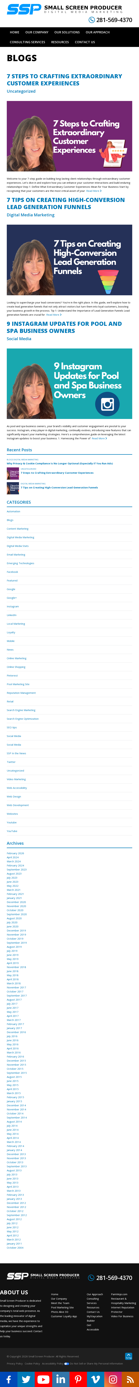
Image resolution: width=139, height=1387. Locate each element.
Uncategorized (21, 91)
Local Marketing (16, 623)
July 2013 (12, 1174)
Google (11, 589)
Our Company (59, 1298)
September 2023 (17, 869)
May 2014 (12, 1133)
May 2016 (12, 1044)
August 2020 (14, 918)
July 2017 (12, 1003)
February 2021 (15, 894)
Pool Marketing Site (18, 684)
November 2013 (16, 1158)
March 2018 (14, 983)
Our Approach (95, 1294)
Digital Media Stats (18, 546)
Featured (12, 580)
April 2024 (13, 857)
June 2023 (12, 881)
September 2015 (17, 1072)
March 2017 (14, 1020)
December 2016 (16, 1032)
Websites (12, 813)
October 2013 (15, 1162)
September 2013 (17, 1166)
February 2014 (15, 1146)
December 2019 (16, 930)
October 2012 (15, 1211)
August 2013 (14, 1170)
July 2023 (12, 877)
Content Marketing (17, 528)
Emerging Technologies (20, 563)
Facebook (12, 571)
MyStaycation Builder (94, 1318)
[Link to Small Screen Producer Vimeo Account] (95, 1379)
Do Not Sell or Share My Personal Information (96, 1363)
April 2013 (13, 1186)
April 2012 (13, 1235)
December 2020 (16, 902)
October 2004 (15, 1247)
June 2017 (12, 1007)
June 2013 (12, 1178)
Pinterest (12, 675)
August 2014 (14, 1121)
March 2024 (14, 861)
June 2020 (12, 926)
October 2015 (15, 1068)
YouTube (12, 831)
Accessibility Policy (53, 1363)
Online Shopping (16, 667)
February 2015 (15, 1097)
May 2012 (12, 1231)
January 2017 (14, 1028)
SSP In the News (16, 753)
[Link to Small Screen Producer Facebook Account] (8, 1379)
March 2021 (14, 889)
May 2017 (12, 1011)
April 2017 (13, 1016)
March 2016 (14, 1052)
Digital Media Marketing (30, 215)
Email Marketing (16, 554)
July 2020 (12, 922)
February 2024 (15, 865)
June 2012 (12, 1227)
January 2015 (14, 1101)
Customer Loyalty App (64, 1316)
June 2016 (12, 1040)
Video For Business (122, 1316)
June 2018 (12, 971)
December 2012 (16, 1203)
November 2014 (16, 1109)
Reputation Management (21, 692)
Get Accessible (93, 1327)
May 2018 (12, 975)
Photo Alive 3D (59, 1311)
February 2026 (15, 853)
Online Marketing (16, 658)
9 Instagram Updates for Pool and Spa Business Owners (64, 327)
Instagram (13, 606)
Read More (93, 190)
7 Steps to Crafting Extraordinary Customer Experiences (64, 80)
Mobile (11, 641)
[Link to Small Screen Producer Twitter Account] (26, 1379)
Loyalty (11, 632)
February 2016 (15, 1056)
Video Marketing (16, 779)
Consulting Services (93, 1301)
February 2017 (15, 1024)
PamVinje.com (119, 1294)
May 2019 (12, 959)
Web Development (18, 805)
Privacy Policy (15, 1363)
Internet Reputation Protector (122, 1309)
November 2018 (16, 967)
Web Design (14, 796)
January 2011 (14, 1243)
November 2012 (16, 1207)
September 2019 (17, 942)
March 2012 (14, 1239)
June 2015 (12, 1081)
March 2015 (14, 1093)
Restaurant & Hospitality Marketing (123, 1301)
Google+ (12, 597)
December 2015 (16, 1060)
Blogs (10, 459)
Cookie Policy (32, 1363)
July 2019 (12, 950)
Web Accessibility (17, 787)
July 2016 (12, 1036)
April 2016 (13, 1048)
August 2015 (14, 1076)
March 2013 (14, 1190)
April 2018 (13, 979)
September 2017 (17, 995)
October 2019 (15, 938)
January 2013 (14, 1198)
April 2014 (13, 1137)
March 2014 (14, 1142)
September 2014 (17, 1117)
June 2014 (12, 1129)
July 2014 (12, 1125)
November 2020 (16, 906)
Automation (13, 511)
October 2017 (15, 991)
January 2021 (14, 898)
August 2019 (14, 946)
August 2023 (14, 873)
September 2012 (17, 1215)
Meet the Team (60, 1303)
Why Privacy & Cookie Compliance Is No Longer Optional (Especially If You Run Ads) (60, 463)
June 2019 (12, 955)
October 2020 (15, 910)
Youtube (12, 822)
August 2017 (14, 999)
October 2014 (15, 1113)
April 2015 (13, 1089)
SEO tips (12, 727)
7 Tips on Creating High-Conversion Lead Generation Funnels (66, 203)
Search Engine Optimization (23, 718)
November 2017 (16, 987)
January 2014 (14, 1150)
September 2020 (17, 914)
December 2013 (16, 1154)
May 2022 (12, 885)
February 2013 (15, 1194)
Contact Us (93, 1311)
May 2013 (12, 1182)
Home (54, 1294)
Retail (10, 701)
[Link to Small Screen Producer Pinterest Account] (78, 1379)
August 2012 (14, 1219)
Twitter (11, 762)
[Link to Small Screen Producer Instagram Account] (113, 1379)
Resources (93, 1307)
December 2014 (16, 1105)
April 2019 (13, 963)
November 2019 (16, 934)
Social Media (19, 338)
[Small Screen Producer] (64, 9)
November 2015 (16, 1064)
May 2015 (12, 1085)
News (10, 649)
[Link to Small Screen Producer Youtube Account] (43, 1379)
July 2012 (12, 1223)
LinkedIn (11, 615)
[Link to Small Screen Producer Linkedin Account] (61, 1379)
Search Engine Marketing (21, 710)
